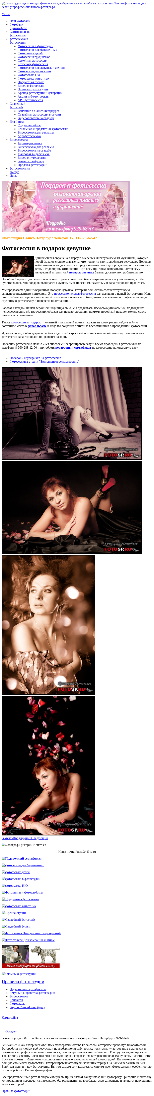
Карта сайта (10, 1017)
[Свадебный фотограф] (18, 919)
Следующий (39, 838)
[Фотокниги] (22, 892)
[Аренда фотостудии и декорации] (14, 912)
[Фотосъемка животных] (19, 906)
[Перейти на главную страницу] (77, 7)
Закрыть (7, 838)
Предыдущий (22, 838)
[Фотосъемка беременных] (23, 865)
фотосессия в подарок (26, 322)
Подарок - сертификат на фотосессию (35, 358)
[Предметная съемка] (20, 899)
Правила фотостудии (16, 1091)
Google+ (11, 1031)
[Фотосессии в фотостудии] (21, 879)
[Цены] (31, 967)
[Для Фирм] (28, 940)
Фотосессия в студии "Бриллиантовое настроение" (44, 361)
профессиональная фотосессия (75, 293)
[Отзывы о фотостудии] (19, 973)
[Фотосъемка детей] (16, 872)
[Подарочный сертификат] (22, 858)
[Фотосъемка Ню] (15, 885)
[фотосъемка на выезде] (31, 933)
